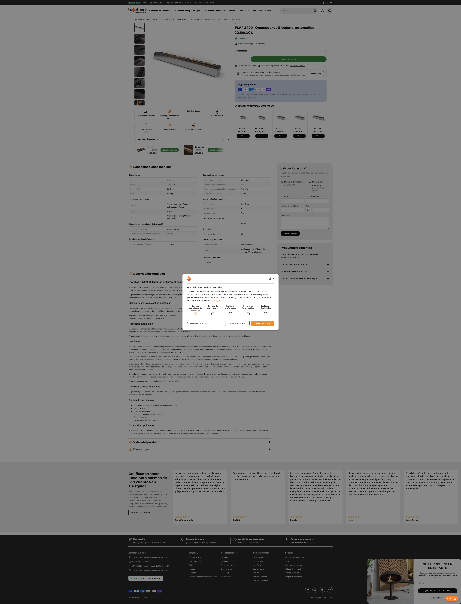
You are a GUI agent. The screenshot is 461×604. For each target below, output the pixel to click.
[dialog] (230, 302)
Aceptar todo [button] (263, 323)
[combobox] (270, 278)
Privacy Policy (218, 300)
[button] (197, 323)
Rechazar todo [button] (237, 323)
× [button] (273, 278)
